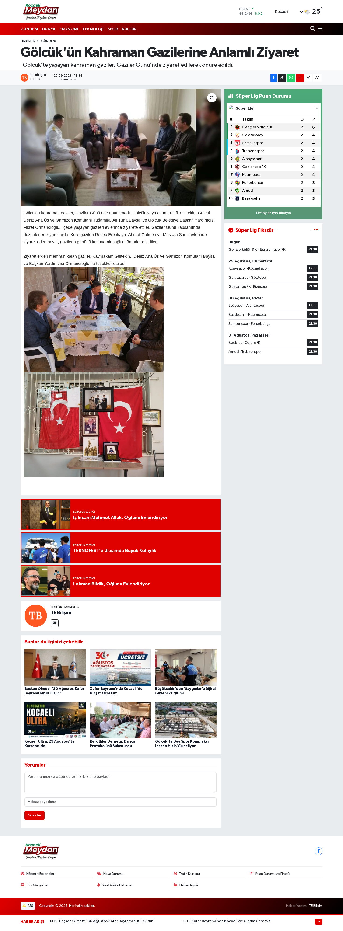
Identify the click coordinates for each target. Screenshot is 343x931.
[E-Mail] (55, 623)
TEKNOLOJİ (93, 29)
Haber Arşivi (188, 885)
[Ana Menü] (319, 29)
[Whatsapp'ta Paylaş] (291, 78)
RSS (30, 905)
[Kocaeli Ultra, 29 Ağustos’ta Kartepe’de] (55, 720)
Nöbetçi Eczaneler (40, 873)
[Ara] (313, 29)
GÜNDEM (29, 29)
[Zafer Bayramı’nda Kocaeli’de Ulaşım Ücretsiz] (120, 667)
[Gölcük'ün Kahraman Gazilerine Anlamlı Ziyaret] (120, 147)
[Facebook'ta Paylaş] (273, 78)
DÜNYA (49, 29)
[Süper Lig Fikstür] (316, 230)
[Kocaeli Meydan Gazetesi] (41, 11)
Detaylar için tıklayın (273, 213)
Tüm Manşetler (37, 885)
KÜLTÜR (129, 29)
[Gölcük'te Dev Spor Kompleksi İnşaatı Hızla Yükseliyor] (186, 720)
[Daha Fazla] (300, 78)
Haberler (28, 41)
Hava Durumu (113, 873)
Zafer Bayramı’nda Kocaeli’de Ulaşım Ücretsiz (231, 921)
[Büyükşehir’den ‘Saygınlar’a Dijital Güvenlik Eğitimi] (186, 667)
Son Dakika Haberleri (117, 885)
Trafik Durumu (189, 873)
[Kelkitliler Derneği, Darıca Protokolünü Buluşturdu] (120, 720)
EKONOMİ (69, 29)
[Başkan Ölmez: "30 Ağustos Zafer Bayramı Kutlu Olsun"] (55, 667)
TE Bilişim (61, 612)
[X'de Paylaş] (282, 78)
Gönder (35, 815)
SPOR (113, 29)
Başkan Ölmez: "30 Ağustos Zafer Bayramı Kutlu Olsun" (107, 921)
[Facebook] (318, 851)
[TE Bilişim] (35, 616)
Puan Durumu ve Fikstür (273, 873)
